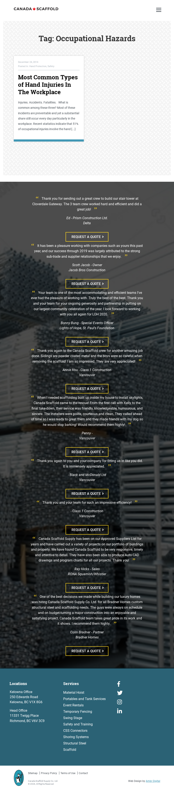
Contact (83, 773)
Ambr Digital (153, 781)
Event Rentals (73, 705)
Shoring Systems (76, 737)
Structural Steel (74, 743)
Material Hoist (73, 693)
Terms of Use (67, 773)
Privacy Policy (49, 773)
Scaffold (69, 750)
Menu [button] (159, 14)
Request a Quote (86, 237)
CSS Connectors (75, 731)
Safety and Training (78, 724)
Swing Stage (72, 718)
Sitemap (33, 773)
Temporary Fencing (77, 712)
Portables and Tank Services (84, 699)
